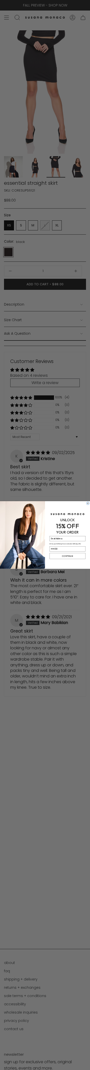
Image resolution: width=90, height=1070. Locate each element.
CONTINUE (67, 556)
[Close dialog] (88, 503)
